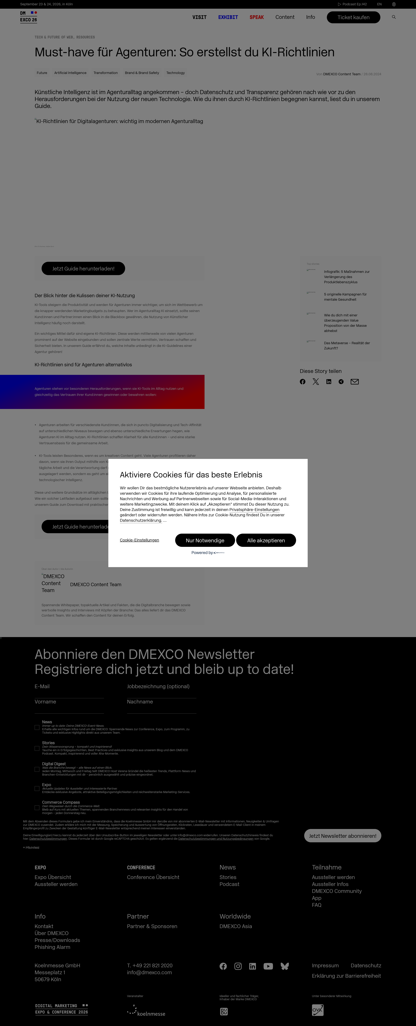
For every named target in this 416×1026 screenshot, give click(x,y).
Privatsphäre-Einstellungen (254, 509)
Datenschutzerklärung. (141, 520)
